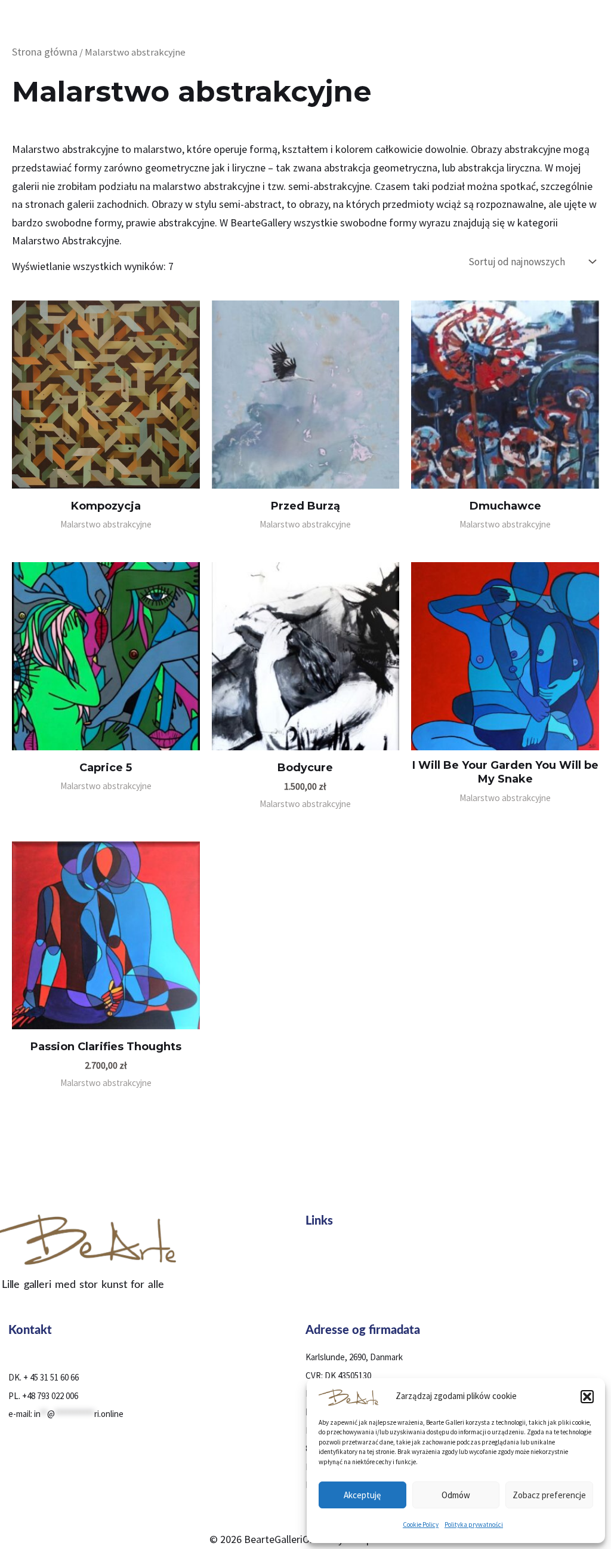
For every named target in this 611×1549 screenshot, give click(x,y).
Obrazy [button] (321, 1254)
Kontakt (323, 1311)
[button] (587, 1397)
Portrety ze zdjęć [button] (340, 1268)
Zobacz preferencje (549, 1495)
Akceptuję (362, 1495)
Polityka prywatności (474, 1524)
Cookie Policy (421, 1524)
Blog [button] (316, 1297)
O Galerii (323, 1283)
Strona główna (45, 52)
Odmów (456, 1495)
